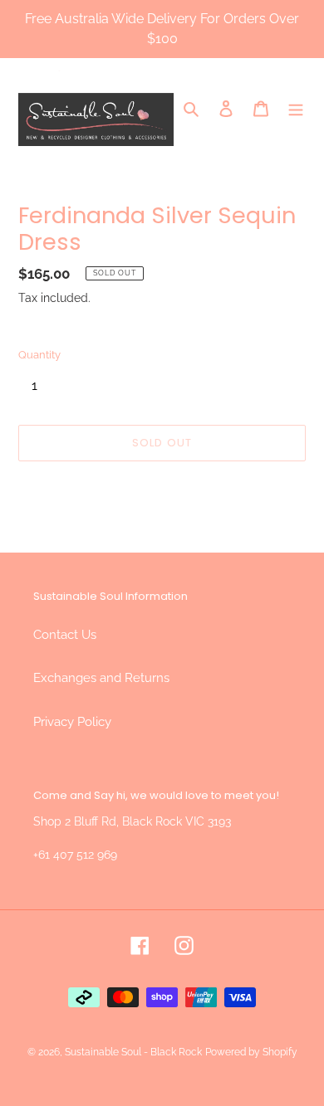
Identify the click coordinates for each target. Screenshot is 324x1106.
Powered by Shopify (251, 1052)
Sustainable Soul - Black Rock (133, 1052)
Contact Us (64, 634)
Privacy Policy (72, 721)
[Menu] (295, 108)
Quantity (39, 354)
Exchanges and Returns (101, 677)
